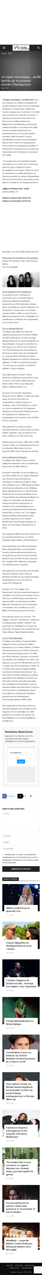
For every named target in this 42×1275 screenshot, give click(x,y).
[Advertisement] (21, 22)
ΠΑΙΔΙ (10, 53)
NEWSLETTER (29, 1266)
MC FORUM (19, 1266)
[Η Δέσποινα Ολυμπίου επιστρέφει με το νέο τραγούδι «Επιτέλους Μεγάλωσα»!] (21, 1123)
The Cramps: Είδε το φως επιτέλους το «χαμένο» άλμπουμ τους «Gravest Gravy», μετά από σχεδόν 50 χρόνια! (19, 1168)
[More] (30, 796)
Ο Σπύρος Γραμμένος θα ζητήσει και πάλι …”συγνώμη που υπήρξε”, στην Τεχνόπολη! (21, 983)
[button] (4, 48)
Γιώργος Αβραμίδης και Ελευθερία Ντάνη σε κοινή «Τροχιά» (18, 946)
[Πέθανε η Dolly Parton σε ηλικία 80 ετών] (21, 897)
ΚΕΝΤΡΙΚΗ (10, 1266)
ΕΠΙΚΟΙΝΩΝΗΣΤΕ (27, 1268)
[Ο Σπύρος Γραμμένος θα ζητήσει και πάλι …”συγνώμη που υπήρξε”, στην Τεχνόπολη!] (21, 973)
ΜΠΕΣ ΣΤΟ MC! (14, 1268)
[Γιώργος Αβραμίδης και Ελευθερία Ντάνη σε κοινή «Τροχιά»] (21, 935)
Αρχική (3, 53)
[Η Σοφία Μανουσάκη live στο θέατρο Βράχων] (21, 1010)
